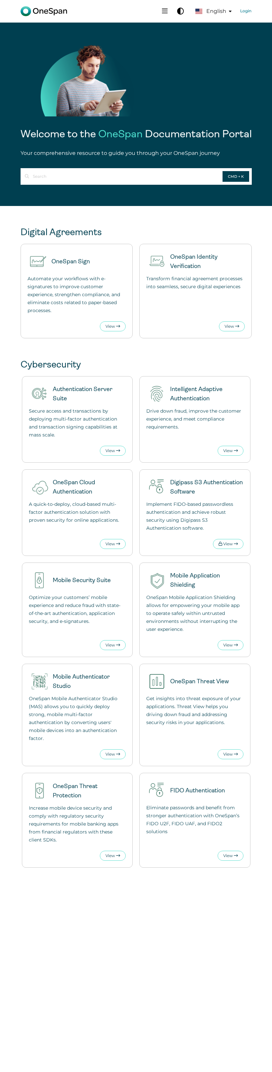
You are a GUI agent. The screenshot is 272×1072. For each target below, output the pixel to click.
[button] (257, 1055)
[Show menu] (165, 11)
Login (245, 10)
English (215, 11)
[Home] (44, 11)
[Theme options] (180, 11)
